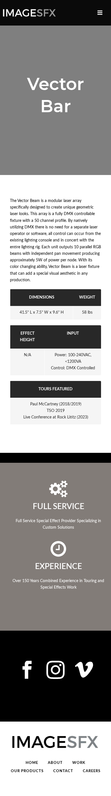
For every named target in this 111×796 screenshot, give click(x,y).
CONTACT (63, 771)
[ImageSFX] (28, 13)
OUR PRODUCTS (27, 771)
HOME (32, 763)
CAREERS (91, 771)
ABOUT (55, 763)
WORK (78, 763)
